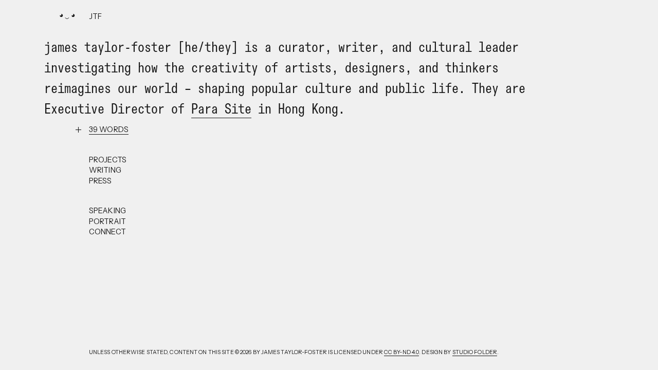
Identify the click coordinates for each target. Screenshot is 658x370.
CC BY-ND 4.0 (401, 352)
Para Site (221, 108)
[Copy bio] (109, 129)
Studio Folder (474, 352)
